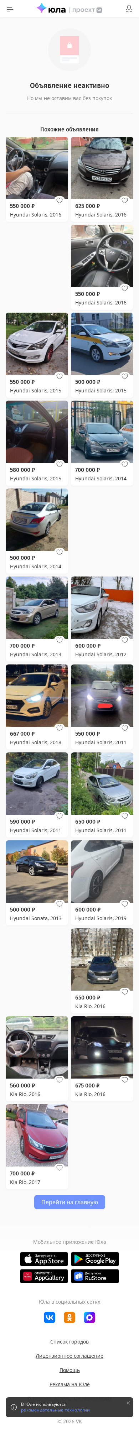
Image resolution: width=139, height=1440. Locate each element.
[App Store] (44, 1259)
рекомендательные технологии (55, 1410)
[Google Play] (95, 1259)
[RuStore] (95, 1276)
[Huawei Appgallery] (44, 1276)
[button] (59, 200)
